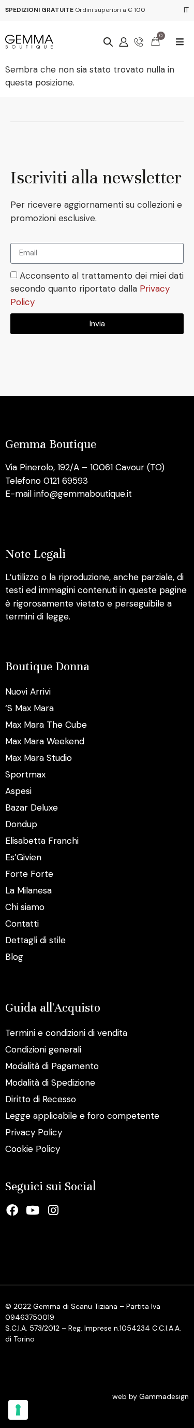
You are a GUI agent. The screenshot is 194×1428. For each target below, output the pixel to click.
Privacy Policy (33, 1132)
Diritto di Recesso (40, 1099)
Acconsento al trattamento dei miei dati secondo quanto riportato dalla (97, 289)
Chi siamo (24, 907)
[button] (180, 42)
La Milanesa (28, 890)
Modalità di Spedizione (50, 1082)
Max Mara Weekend (44, 741)
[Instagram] (53, 1210)
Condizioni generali (43, 1049)
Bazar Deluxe (31, 807)
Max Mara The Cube (46, 724)
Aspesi (18, 791)
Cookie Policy (32, 1149)
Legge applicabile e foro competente (82, 1115)
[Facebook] (12, 1210)
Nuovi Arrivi (28, 691)
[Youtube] (33, 1210)
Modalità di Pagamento (52, 1066)
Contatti (22, 923)
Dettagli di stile (35, 940)
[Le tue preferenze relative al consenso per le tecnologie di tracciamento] (18, 1410)
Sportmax (25, 774)
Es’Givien (23, 857)
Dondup (21, 824)
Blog (14, 956)
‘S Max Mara (29, 708)
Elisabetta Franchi (42, 840)
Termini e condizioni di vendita (66, 1032)
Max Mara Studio (38, 757)
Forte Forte (29, 873)
